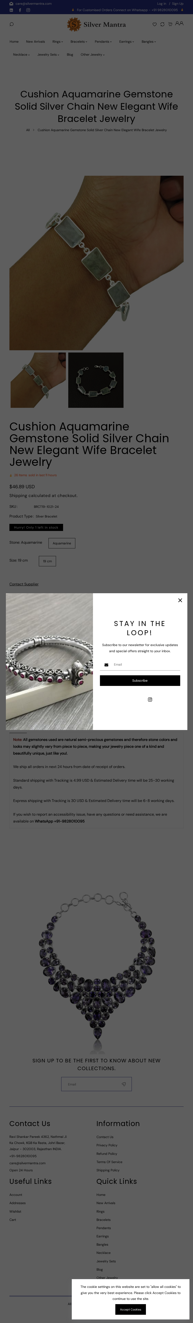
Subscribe (140, 680)
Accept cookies (130, 1309)
